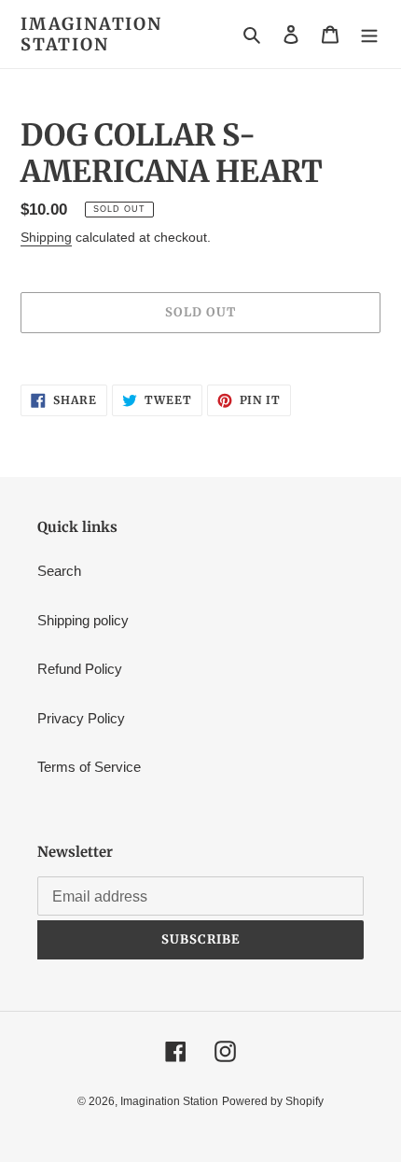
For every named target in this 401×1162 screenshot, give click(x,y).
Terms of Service (89, 767)
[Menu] (369, 34)
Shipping (46, 237)
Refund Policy (79, 669)
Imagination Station (91, 34)
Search (59, 571)
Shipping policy (83, 620)
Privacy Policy (81, 718)
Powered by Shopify (273, 1101)
